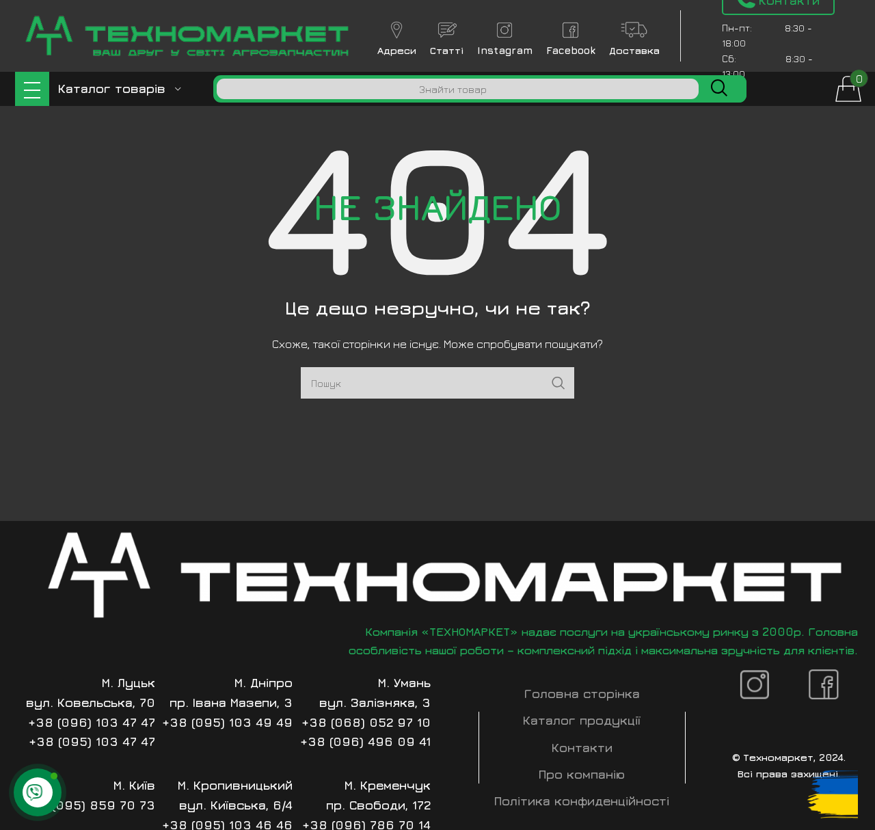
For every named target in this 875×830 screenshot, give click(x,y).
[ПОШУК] (719, 89)
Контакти (582, 747)
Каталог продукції (582, 720)
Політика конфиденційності (581, 801)
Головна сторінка (582, 693)
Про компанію (582, 774)
